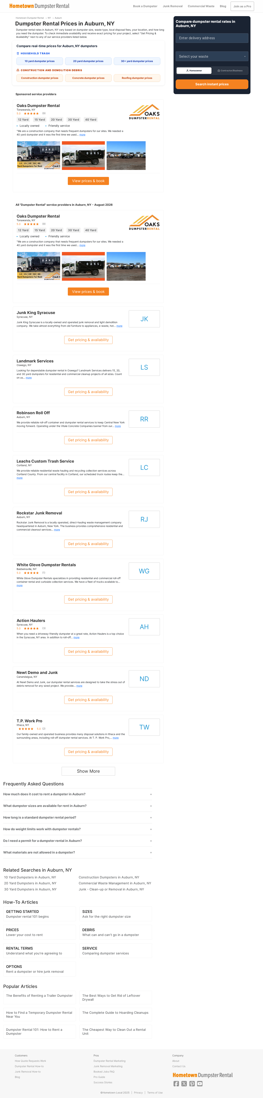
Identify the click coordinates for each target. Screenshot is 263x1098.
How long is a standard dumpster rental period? (39, 817)
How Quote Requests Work (30, 1060)
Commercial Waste (201, 6)
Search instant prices (212, 84)
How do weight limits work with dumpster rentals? (42, 829)
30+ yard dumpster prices (137, 61)
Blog (223, 6)
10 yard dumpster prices (40, 61)
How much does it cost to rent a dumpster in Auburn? (44, 794)
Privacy (138, 1092)
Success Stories (103, 1082)
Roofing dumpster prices (137, 77)
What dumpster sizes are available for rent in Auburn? (45, 806)
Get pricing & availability (88, 340)
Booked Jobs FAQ (104, 1071)
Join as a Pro (242, 6)
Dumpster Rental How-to (29, 1066)
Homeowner (195, 70)
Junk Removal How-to (28, 1071)
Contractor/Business (232, 70)
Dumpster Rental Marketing (110, 1060)
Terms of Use (155, 1092)
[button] (212, 56)
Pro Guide (99, 1076)
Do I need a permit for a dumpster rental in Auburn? (42, 841)
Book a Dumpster (145, 6)
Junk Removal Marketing (108, 1066)
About (175, 1060)
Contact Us (178, 1066)
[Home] (39, 6)
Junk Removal (172, 6)
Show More (88, 771)
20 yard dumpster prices (88, 61)
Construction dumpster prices (39, 77)
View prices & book (88, 181)
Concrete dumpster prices (88, 77)
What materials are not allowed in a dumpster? (39, 852)
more (82, 134)
